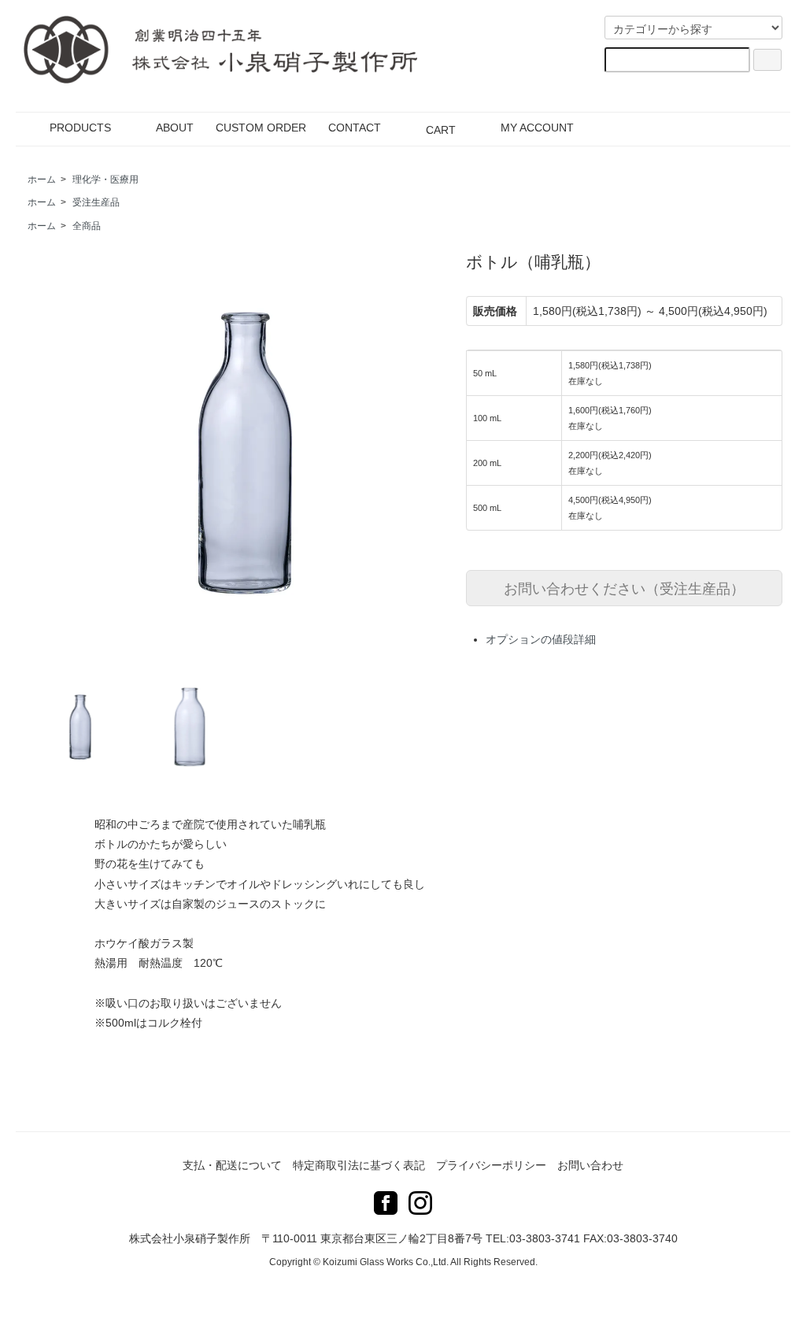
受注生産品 (96, 202)
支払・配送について (232, 1165)
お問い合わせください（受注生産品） (624, 587)
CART (441, 130)
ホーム (42, 179)
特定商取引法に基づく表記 (359, 1165)
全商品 (86, 225)
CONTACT (354, 127)
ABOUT (175, 127)
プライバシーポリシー (491, 1165)
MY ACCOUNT (537, 127)
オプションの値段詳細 (541, 639)
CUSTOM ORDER (261, 127)
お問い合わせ (590, 1165)
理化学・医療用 (105, 179)
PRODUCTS (80, 127)
